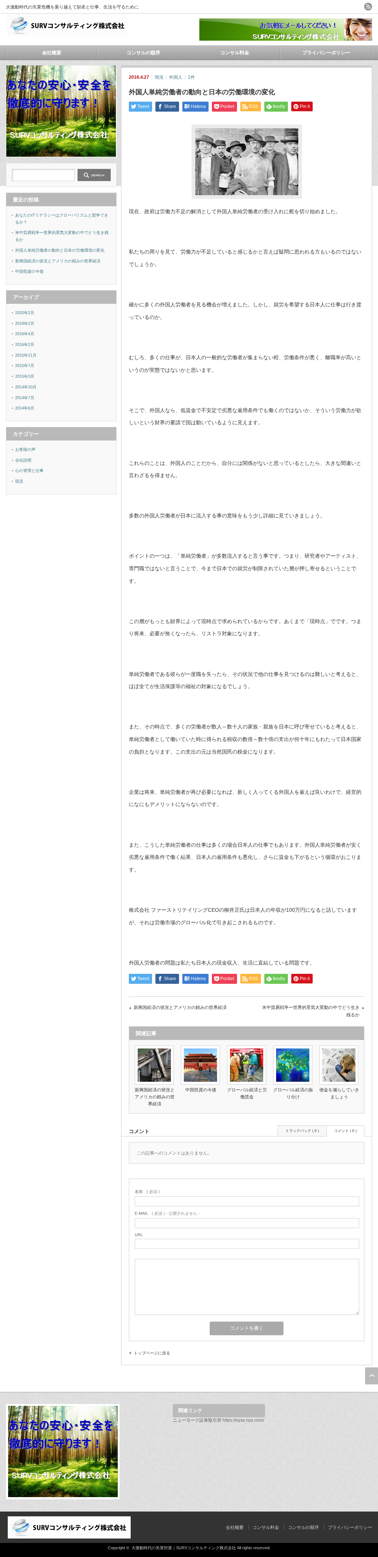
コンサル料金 (234, 52)
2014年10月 (26, 387)
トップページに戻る (152, 1353)
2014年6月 (24, 408)
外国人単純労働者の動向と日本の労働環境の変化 (59, 250)
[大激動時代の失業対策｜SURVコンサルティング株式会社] (67, 34)
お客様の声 (25, 449)
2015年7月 (24, 365)
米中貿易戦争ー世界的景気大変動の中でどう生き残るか (311, 1011)
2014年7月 (24, 397)
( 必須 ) (147, 1191)
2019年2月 (24, 323)
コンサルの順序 (143, 52)
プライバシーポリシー (326, 52)
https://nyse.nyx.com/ (243, 1420)
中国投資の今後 (200, 1089)
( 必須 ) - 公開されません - (167, 1213)
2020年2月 (24, 312)
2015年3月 (24, 376)
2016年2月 (24, 344)
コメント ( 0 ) (345, 1131)
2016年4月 (24, 334)
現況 (159, 77)
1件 (191, 77)
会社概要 (51, 52)
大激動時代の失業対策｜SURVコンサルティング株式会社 (183, 1548)
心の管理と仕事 (29, 470)
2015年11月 (26, 355)
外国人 (175, 77)
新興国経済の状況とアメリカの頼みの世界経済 (180, 1007)
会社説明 (23, 460)
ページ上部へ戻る (371, 1375)
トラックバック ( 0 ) (302, 1131)
